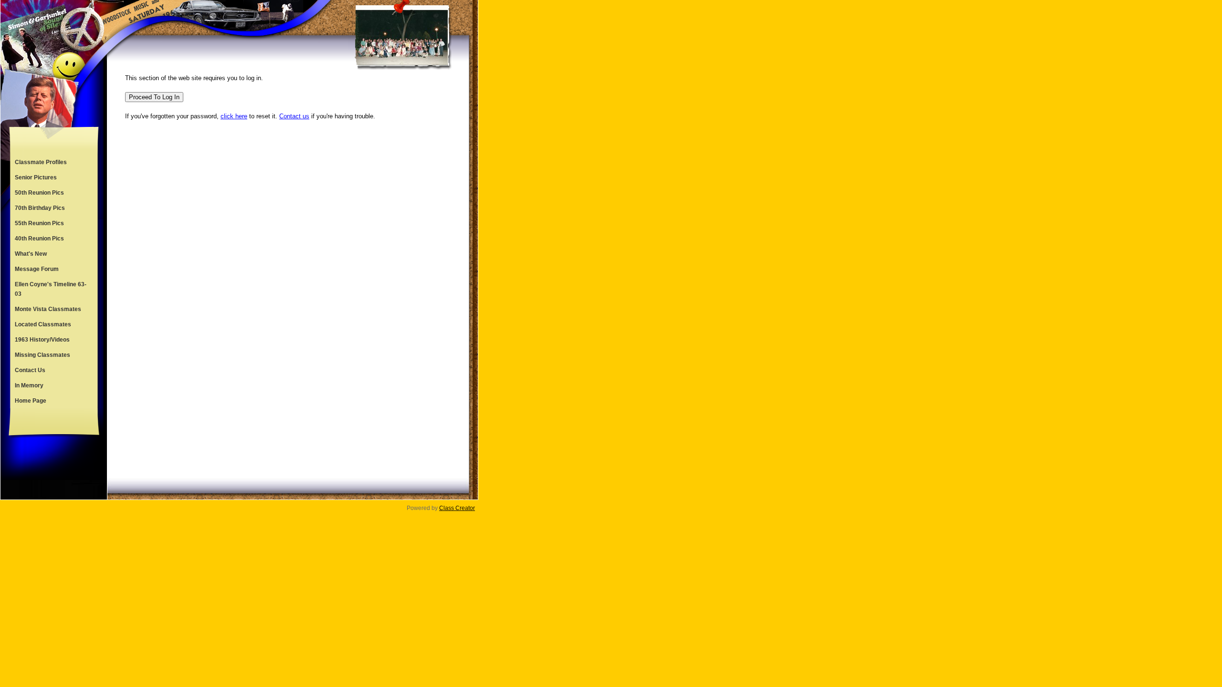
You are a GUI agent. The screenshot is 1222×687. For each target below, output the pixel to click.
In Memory (29, 385)
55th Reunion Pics (39, 223)
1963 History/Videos (42, 339)
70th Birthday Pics (40, 208)
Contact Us (30, 370)
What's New (31, 253)
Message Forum (37, 269)
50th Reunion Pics (39, 192)
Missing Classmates (42, 355)
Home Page (30, 400)
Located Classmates (43, 324)
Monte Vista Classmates (48, 309)
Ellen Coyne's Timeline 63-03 (50, 289)
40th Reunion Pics (39, 238)
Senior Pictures (36, 177)
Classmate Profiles (41, 162)
